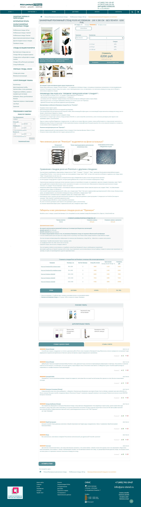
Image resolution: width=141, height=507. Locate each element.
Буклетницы (17, 84)
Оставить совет (124, 497)
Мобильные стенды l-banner (21, 35)
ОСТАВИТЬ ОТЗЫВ (47, 464)
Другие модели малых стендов (22, 41)
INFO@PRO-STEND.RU (106, 6)
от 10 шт (92, 44)
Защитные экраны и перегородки (23, 101)
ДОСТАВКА (75, 11)
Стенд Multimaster (18, 64)
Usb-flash (16, 104)
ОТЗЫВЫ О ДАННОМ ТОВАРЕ (61, 344)
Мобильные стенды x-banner (22, 33)
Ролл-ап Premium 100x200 (48, 274)
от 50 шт (92, 47)
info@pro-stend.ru (62, 244)
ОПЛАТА (97, 11)
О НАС (10, 11)
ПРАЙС (54, 11)
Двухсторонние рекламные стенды (23, 38)
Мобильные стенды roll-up (21, 30)
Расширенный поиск (24, 141)
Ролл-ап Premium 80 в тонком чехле (50, 266)
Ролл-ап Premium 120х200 (48, 278)
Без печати (79, 38)
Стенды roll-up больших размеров (23, 62)
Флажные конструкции (20, 76)
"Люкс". (42, 176)
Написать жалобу (124, 494)
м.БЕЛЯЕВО (104, 9)
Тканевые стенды (18, 43)
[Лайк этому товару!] (121, 355)
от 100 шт (92, 49)
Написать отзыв (124, 499)
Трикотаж (16, 106)
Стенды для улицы (18, 73)
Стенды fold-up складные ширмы (23, 54)
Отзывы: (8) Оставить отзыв (95, 24)
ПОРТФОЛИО (32, 11)
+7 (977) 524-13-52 (106, 5)
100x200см (83, 28)
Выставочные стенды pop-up (22, 52)
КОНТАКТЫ (118, 11)
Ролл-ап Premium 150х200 (48, 281)
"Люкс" (83, 194)
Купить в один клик (113, 62)
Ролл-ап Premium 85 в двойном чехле (51, 270)
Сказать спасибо (124, 492)
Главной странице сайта (59, 249)
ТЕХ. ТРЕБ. (118, 290)
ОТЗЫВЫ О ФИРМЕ (107, 344)
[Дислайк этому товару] (126, 355)
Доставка (60, 488)
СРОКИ (51, 290)
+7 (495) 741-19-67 (106, 3)
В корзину (95, 62)
